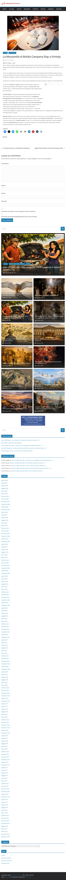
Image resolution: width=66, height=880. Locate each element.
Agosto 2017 (4, 767)
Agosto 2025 (4, 512)
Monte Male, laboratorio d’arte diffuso (46, 295)
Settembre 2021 (5, 637)
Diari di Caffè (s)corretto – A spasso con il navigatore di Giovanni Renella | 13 (32, 268)
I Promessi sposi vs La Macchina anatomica (16, 148)
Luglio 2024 (4, 547)
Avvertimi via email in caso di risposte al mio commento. (18, 211)
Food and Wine (12, 52)
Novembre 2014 (5, 837)
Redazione (27, 9)
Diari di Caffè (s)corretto (19, 263)
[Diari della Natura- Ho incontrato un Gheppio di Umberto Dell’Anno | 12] (17, 289)
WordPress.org (5, 863)
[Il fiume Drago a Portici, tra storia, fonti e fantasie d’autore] (17, 334)
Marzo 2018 (4, 749)
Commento (5, 163)
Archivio (58, 9)
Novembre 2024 (5, 536)
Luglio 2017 (4, 770)
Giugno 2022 (4, 613)
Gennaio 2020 (5, 690)
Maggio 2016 (4, 807)
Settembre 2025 (5, 509)
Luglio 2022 (4, 610)
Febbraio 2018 (5, 751)
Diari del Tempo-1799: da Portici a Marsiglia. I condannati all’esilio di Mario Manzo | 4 (48, 408)
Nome (3, 185)
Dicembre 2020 (5, 661)
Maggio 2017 (4, 775)
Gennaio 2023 (5, 594)
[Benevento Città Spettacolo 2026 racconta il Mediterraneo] (49, 380)
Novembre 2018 (5, 727)
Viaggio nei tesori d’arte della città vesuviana (16, 363)
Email (3, 193)
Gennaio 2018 (5, 754)
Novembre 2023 (5, 568)
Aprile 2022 (4, 618)
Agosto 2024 (4, 544)
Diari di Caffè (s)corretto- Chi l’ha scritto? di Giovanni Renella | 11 (29, 465)
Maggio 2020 (4, 680)
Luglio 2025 (4, 515)
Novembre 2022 (5, 600)
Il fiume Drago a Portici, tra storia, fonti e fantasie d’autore (15, 340)
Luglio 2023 (4, 578)
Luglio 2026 (4, 483)
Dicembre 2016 (5, 789)
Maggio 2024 (4, 552)
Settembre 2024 (5, 541)
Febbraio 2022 (5, 624)
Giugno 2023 (4, 581)
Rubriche (51, 9)
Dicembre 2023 (5, 565)
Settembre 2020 (5, 669)
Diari (10, 263)
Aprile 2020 (4, 682)
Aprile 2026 (4, 491)
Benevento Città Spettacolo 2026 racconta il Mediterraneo (48, 385)
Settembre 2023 (5, 573)
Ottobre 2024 (4, 539)
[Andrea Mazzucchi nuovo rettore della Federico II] (49, 334)
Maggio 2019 (4, 711)
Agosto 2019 (4, 704)
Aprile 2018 (4, 746)
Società (19, 9)
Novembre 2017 (5, 759)
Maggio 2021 (4, 648)
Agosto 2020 (4, 672)
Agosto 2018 (4, 735)
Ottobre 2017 (4, 762)
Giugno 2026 (4, 485)
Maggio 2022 (4, 616)
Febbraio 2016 (5, 815)
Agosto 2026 (4, 480)
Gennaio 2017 (5, 786)
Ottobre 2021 (4, 634)
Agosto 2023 (4, 576)
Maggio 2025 (4, 520)
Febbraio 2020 (5, 688)
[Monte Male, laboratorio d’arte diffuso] (49, 289)
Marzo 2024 (4, 557)
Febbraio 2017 (5, 783)
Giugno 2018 (4, 741)
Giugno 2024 (4, 549)
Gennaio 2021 (5, 658)
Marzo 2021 (4, 653)
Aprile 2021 (4, 650)
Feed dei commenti (6, 860)
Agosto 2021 (4, 640)
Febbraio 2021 (5, 656)
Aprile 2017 (4, 778)
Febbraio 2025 (5, 528)
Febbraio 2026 (5, 496)
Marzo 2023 (4, 589)
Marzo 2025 (4, 525)
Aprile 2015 (4, 829)
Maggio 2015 (4, 826)
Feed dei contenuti (6, 858)
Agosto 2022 (4, 608)
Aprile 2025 (4, 523)
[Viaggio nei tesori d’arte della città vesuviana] (17, 357)
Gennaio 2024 (5, 563)
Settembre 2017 (5, 765)
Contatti (35, 9)
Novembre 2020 (5, 664)
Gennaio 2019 (5, 722)
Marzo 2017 (4, 781)
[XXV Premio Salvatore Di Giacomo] (17, 402)
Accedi (3, 855)
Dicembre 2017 (5, 757)
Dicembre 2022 (5, 597)
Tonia (13, 60)
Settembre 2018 (5, 733)
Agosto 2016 (4, 799)
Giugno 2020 (4, 677)
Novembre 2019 (5, 696)
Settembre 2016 (5, 797)
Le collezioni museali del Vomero (13, 386)
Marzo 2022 (4, 621)
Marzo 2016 (4, 813)
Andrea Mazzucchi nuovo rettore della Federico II (46, 340)
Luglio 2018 (4, 738)
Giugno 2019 (4, 709)
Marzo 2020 (4, 685)
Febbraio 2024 (5, 560)
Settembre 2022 (5, 605)
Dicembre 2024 (5, 533)
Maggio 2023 (4, 584)
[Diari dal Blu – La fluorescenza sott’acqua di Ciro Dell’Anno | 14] (49, 357)
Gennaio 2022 (5, 626)
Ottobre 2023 (4, 571)
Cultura (11, 9)
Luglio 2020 (4, 674)
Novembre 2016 (5, 791)
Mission (43, 9)
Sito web (4, 201)
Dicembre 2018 (5, 725)
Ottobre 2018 (4, 730)
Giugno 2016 (4, 805)
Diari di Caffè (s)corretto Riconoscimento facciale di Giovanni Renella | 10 (31, 468)
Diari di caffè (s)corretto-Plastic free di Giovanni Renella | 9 (27, 471)
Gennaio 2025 (5, 531)
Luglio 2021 (4, 642)
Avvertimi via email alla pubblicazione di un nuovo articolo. (19, 216)
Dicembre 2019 (5, 693)
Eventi (4, 9)
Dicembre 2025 (5, 501)
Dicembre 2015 (5, 821)
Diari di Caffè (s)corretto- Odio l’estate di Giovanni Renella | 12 (28, 463)
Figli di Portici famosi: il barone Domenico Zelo (49, 148)
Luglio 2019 (4, 706)
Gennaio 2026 (5, 499)
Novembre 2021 (5, 632)
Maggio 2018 (4, 743)
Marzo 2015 (4, 831)
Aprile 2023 (4, 586)
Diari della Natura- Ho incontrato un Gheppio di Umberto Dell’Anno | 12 (16, 294)
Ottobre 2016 (4, 794)
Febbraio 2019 (5, 719)
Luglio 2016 (4, 802)
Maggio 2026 (4, 488)
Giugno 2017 (4, 773)
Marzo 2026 (4, 493)
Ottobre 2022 (4, 602)
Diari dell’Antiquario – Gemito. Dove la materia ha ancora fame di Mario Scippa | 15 (49, 317)
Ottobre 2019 (4, 698)
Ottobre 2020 (4, 666)
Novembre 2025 (5, 504)
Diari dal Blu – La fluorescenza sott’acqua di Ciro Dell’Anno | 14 (48, 362)
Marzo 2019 (4, 717)
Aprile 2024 (4, 555)
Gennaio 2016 (5, 818)
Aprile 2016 (4, 810)
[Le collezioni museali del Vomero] (17, 380)
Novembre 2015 (5, 823)
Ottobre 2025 (4, 507)
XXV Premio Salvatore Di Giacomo (13, 409)
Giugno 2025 (4, 517)
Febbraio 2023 (5, 592)
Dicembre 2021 (5, 629)
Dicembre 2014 (5, 834)
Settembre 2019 (5, 701)
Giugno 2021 (4, 645)
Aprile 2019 (4, 714)
